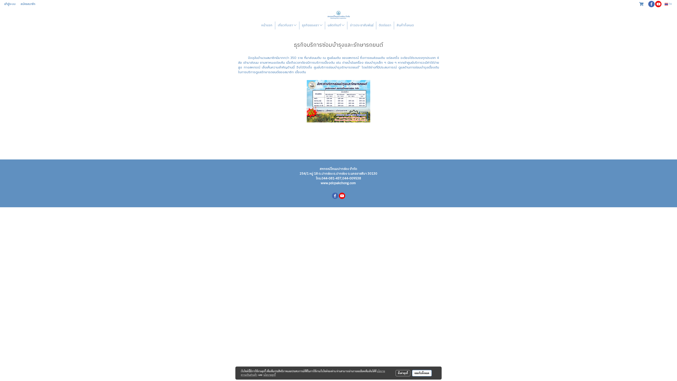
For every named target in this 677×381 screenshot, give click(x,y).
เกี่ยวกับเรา (286, 25)
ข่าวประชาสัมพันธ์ (361, 25)
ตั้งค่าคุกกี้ (403, 373)
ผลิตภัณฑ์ (335, 25)
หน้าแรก (266, 25)
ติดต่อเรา (385, 25)
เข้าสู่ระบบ (10, 4)
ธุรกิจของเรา (311, 25)
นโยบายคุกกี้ (269, 374)
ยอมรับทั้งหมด (421, 373)
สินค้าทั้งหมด (405, 25)
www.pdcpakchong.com (338, 183)
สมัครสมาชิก (28, 4)
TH (670, 4)
